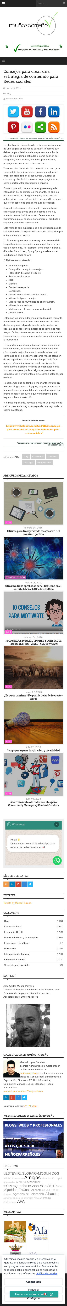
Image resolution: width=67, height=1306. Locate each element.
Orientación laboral (33, 959)
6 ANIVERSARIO (50, 1190)
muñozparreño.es (29, 1073)
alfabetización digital (51, 1178)
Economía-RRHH (33, 932)
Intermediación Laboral (33, 954)
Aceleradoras (9, 1202)
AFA (21, 1201)
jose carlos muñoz (14, 98)
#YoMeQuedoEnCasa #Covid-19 (30, 1186)
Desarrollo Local (15, 577)
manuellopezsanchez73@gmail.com (23, 1091)
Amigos (32, 1177)
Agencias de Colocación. (29, 1194)
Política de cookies (46, 1273)
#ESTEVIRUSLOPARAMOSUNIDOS (31, 1173)
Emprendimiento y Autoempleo (33, 937)
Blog (9, 93)
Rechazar (33, 1289)
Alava (37, 1198)
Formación (33, 948)
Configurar (33, 1298)
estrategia (28, 462)
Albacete (52, 1194)
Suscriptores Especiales (33, 965)
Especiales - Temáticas (33, 943)
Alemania (45, 1197)
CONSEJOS (38, 456)
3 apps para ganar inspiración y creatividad (33, 750)
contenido (52, 456)
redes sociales (44, 462)
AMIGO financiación (13, 1178)
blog (26, 456)
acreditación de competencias (18, 1198)
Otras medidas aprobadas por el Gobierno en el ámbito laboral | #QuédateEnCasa (33, 587)
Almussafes (9, 1182)
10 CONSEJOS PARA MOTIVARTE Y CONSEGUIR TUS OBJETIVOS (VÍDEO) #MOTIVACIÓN (33, 642)
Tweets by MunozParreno (17, 902)
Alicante (36, 1190)
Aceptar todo (33, 1281)
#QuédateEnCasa (17, 1190)
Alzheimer (33, 1182)
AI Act (60, 1186)
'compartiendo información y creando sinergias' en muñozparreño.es (35, 138)
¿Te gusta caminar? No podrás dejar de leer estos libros (33, 697)
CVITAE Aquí (30, 1106)
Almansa (7, 1194)
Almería (21, 1182)
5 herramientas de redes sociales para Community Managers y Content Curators (33, 803)
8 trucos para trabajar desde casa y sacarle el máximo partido (33, 532)
